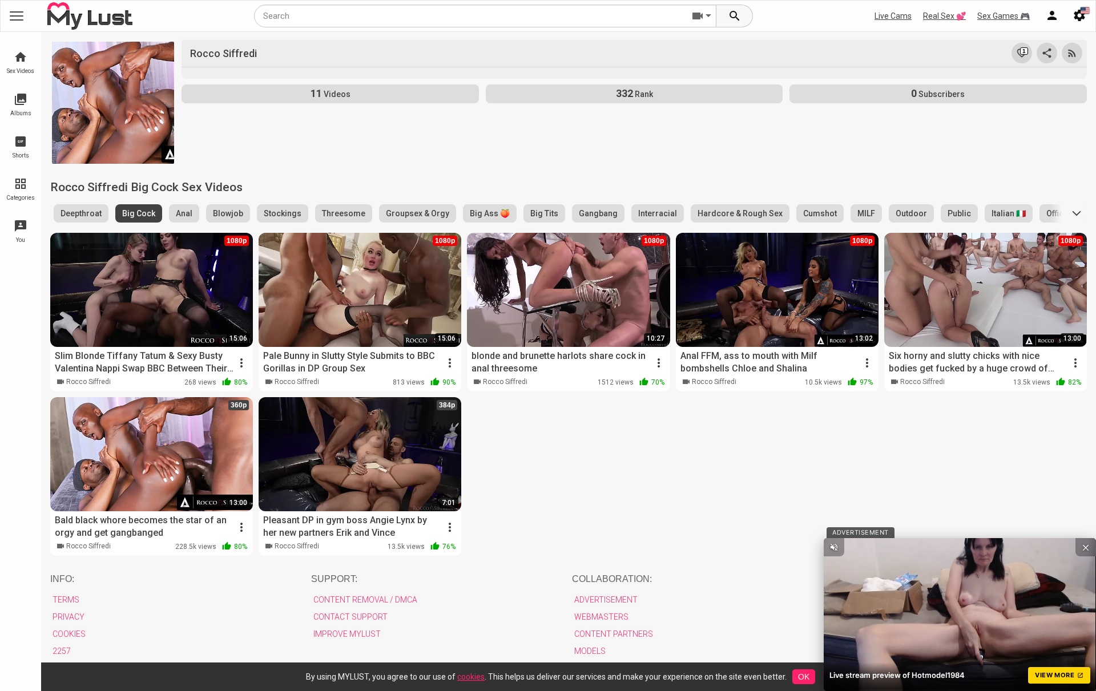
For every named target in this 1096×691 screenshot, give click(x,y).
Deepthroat (81, 213)
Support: (334, 579)
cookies (471, 676)
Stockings (282, 213)
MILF (866, 213)
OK (803, 676)
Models (590, 651)
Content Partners (613, 634)
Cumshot (820, 213)
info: (62, 579)
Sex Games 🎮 (1003, 16)
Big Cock (138, 213)
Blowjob (228, 213)
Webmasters (601, 616)
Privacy (68, 616)
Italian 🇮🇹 (1009, 213)
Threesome (343, 213)
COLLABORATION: (612, 579)
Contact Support (350, 616)
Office (1057, 213)
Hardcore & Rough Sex (740, 213)
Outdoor (911, 213)
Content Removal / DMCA (365, 599)
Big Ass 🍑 (490, 213)
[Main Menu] (17, 16)
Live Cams (893, 16)
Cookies (69, 634)
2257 (62, 651)
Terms (66, 599)
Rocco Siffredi (88, 382)
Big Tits (544, 213)
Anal (184, 213)
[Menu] (1052, 16)
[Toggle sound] (834, 547)
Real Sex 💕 (944, 16)
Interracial (657, 213)
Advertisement (606, 599)
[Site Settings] (1079, 16)
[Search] (734, 16)
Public (959, 213)
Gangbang (598, 213)
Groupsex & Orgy (417, 213)
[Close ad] (1085, 547)
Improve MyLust (347, 634)
